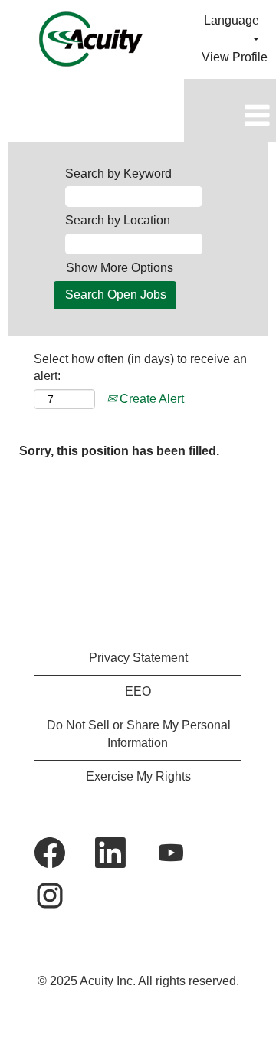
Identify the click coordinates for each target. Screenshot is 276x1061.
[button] (230, 116)
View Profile (235, 57)
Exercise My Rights (138, 776)
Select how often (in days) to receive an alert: (140, 367)
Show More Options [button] (119, 267)
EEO (138, 691)
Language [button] (231, 20)
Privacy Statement (138, 657)
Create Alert (150, 398)
